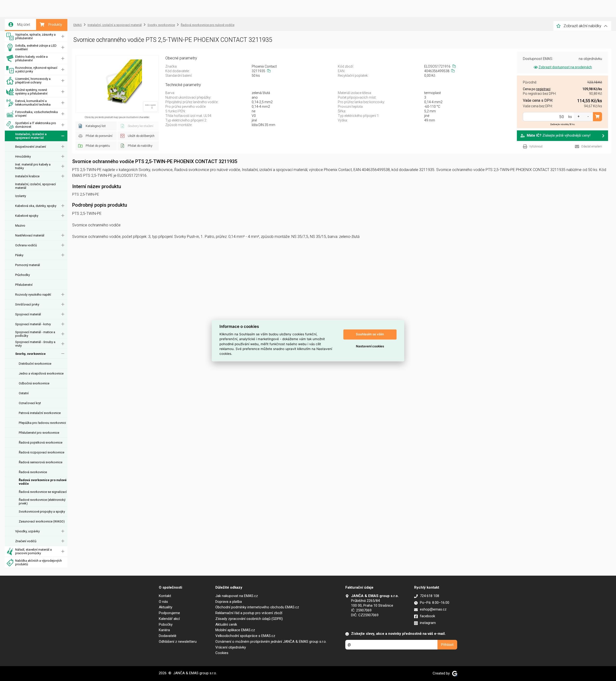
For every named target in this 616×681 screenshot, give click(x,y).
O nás (163, 601)
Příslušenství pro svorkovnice (39, 432)
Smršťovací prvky (27, 304)
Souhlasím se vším (370, 334)
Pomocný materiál (27, 265)
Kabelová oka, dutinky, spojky (35, 206)
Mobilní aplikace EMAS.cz (235, 630)
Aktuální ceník (226, 624)
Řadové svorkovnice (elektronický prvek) (42, 501)
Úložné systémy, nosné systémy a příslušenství (31, 91)
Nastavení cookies (370, 346)
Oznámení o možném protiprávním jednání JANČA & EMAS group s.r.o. (271, 641)
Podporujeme (169, 613)
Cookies (221, 653)
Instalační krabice (27, 176)
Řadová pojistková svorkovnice (40, 442)
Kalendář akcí (169, 619)
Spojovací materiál (28, 314)
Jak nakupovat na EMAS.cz (236, 596)
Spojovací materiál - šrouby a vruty (35, 343)
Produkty (55, 24)
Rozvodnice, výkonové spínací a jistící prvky (36, 69)
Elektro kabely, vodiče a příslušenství (31, 58)
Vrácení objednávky (230, 647)
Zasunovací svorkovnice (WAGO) (42, 521)
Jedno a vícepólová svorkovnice (41, 373)
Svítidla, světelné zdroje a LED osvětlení (36, 47)
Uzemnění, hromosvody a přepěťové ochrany (33, 80)
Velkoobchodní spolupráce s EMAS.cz (245, 636)
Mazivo (20, 225)
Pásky (19, 255)
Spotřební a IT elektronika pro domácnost (35, 124)
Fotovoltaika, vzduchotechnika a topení (36, 113)
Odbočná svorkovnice (34, 383)
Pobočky (166, 624)
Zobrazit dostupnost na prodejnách (565, 67)
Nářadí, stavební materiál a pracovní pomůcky (33, 551)
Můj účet (23, 24)
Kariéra (164, 630)
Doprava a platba (228, 601)
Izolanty (20, 196)
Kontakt (165, 596)
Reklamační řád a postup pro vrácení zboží (248, 613)
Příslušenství (23, 284)
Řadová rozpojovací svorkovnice (41, 452)
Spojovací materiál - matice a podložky (35, 333)
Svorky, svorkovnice (30, 354)
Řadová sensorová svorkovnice (40, 462)
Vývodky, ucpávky (27, 531)
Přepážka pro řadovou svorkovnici (42, 423)
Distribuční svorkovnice (35, 363)
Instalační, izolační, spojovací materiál (35, 186)
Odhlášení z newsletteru (178, 641)
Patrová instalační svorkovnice (40, 413)
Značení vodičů (25, 541)
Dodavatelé (167, 636)
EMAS (77, 25)
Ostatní (24, 393)
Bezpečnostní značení (30, 146)
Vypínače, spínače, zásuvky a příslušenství (35, 36)
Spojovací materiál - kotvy (33, 324)
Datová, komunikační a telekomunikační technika (33, 102)
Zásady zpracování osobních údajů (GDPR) (249, 619)
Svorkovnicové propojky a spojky (42, 511)
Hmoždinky (23, 156)
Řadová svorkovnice (33, 472)
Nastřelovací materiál (29, 235)
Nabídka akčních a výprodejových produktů (38, 562)
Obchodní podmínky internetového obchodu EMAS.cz (257, 607)
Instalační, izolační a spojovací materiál (31, 136)
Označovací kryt (30, 403)
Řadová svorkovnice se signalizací (43, 492)
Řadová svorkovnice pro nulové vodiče (43, 481)
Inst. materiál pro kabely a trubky (33, 166)
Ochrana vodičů (26, 245)
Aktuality (165, 607)
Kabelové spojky (26, 215)
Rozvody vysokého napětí (33, 294)
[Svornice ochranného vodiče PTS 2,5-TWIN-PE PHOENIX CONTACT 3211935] (117, 84)
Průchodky (22, 275)
